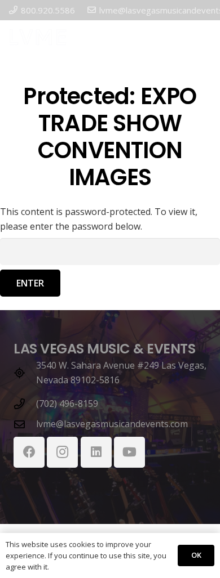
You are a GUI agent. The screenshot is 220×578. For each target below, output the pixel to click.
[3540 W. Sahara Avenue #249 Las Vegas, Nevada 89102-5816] (25, 373)
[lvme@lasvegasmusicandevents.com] (25, 424)
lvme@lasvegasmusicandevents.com (112, 424)
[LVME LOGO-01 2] (38, 37)
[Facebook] (29, 452)
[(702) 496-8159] (25, 403)
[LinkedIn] (96, 452)
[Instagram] (62, 452)
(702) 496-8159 (67, 403)
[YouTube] (129, 452)
